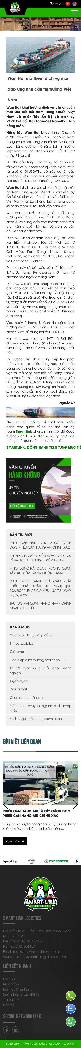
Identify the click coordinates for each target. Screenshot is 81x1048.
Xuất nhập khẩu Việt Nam (23, 994)
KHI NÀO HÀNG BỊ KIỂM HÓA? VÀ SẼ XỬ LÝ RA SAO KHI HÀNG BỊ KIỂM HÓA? (40, 557)
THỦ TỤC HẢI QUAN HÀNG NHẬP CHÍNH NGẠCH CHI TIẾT (40, 605)
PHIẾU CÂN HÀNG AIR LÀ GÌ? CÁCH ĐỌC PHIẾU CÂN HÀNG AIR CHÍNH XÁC (40, 544)
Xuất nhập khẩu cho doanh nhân (36, 718)
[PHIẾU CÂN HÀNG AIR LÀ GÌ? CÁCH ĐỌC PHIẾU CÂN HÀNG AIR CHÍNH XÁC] (40, 783)
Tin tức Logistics (21, 643)
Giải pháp (17, 651)
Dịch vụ (9, 979)
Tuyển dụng (19, 681)
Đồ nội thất (18, 689)
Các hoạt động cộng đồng (31, 635)
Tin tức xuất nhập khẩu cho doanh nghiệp (40, 670)
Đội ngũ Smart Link (17, 989)
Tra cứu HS (11, 999)
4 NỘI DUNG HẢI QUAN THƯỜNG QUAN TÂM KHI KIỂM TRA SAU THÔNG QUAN (40, 570)
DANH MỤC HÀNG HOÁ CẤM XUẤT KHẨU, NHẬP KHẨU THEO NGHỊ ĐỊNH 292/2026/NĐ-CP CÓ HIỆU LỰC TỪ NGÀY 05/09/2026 (40, 588)
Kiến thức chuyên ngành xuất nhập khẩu (40, 707)
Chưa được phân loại (26, 697)
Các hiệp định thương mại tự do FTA (38, 660)
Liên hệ (8, 1004)
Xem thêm (13, 841)
